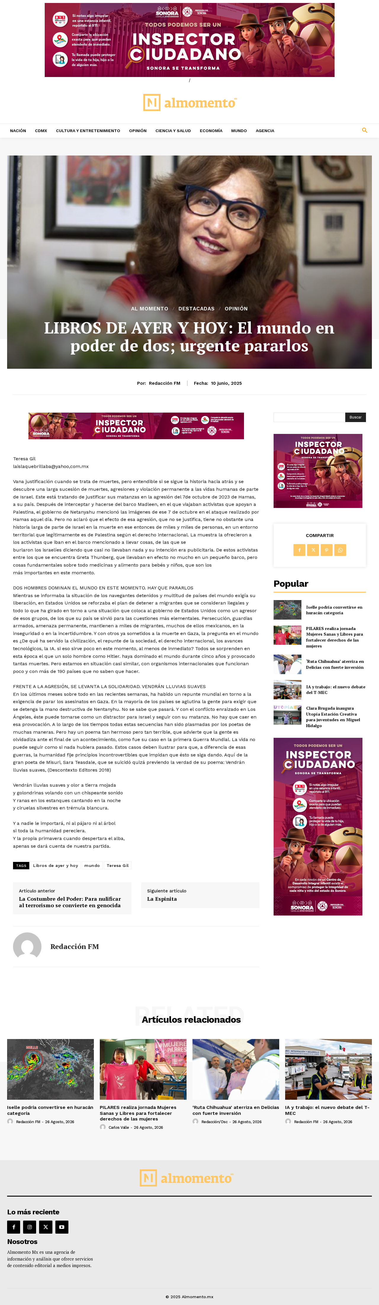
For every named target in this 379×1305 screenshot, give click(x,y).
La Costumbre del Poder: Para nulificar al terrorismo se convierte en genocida (70, 902)
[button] (331, 131)
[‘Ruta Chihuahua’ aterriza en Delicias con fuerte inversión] (287, 664)
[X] (313, 550)
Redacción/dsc (214, 1122)
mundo (92, 865)
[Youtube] (61, 1227)
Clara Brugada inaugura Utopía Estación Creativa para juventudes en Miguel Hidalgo (333, 716)
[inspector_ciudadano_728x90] (136, 437)
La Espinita (162, 899)
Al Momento (149, 308)
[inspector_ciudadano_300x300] (318, 506)
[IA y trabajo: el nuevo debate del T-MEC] (287, 689)
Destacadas (197, 308)
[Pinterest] (327, 550)
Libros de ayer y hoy (55, 865)
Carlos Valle (119, 1127)
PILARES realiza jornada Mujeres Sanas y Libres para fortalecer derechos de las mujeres (334, 637)
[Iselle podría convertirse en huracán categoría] (287, 609)
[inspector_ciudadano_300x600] (318, 913)
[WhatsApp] (340, 550)
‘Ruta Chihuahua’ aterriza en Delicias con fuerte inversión (335, 664)
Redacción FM (164, 383)
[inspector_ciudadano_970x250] (189, 40)
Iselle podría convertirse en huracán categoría (334, 610)
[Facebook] (299, 550)
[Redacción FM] (27, 946)
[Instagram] (29, 1227)
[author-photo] (11, 1121)
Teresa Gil (118, 865)
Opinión (236, 308)
